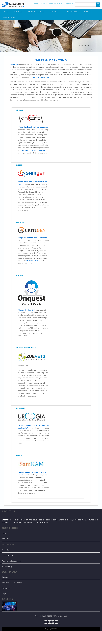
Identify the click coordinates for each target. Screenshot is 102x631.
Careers (35, 4)
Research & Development (11, 561)
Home (5, 12)
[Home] (12, 4)
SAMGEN (19, 165)
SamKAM (19, 455)
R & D (86, 12)
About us (5, 539)
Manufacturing (71, 12)
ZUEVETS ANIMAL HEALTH (26, 348)
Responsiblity (9, 17)
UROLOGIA (20, 408)
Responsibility (7, 566)
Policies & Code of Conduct (51, 4)
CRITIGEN (20, 222)
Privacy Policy (40, 616)
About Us (18, 12)
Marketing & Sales (36, 12)
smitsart (54, 629)
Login (4, 594)
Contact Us (69, 4)
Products (54, 12)
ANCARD (19, 110)
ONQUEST (20, 275)
